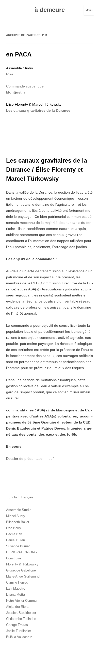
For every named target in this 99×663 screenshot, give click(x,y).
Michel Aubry (15, 516)
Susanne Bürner (18, 546)
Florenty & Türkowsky (22, 564)
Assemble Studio (18, 510)
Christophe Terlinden (21, 619)
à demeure (50, 9)
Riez (9, 74)
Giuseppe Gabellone (21, 570)
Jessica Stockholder (21, 613)
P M (44, 35)
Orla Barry (13, 528)
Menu (89, 10)
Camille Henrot (17, 582)
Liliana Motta (15, 594)
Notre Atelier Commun (22, 600)
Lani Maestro (15, 588)
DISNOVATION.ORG (21, 552)
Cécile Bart (14, 534)
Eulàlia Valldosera (19, 637)
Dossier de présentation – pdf (30, 459)
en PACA (18, 54)
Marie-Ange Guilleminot (23, 576)
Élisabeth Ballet (17, 522)
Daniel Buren (15, 540)
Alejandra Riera (17, 607)
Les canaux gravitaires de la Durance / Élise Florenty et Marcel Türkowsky (46, 169)
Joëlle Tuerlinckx (18, 631)
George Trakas (17, 625)
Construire (13, 558)
